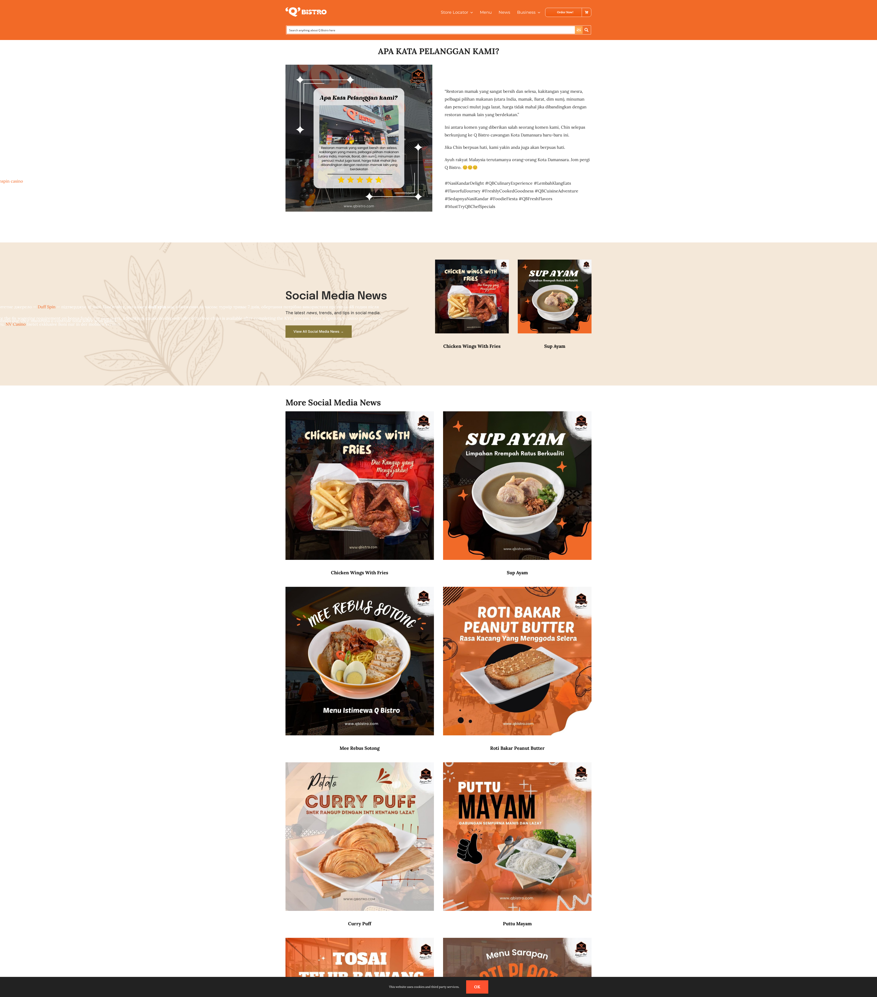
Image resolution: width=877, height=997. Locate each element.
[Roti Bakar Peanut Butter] (517, 590)
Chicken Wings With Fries (472, 346)
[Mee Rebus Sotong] (359, 590)
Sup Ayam (554, 346)
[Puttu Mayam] (517, 766)
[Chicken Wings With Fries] (472, 263)
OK (477, 986)
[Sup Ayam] (555, 263)
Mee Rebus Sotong (360, 748)
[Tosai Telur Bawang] (359, 941)
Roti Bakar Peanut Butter (517, 748)
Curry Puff (359, 923)
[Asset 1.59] (306, 9)
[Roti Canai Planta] (517, 941)
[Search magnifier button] (586, 30)
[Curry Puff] (359, 766)
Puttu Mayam (517, 923)
